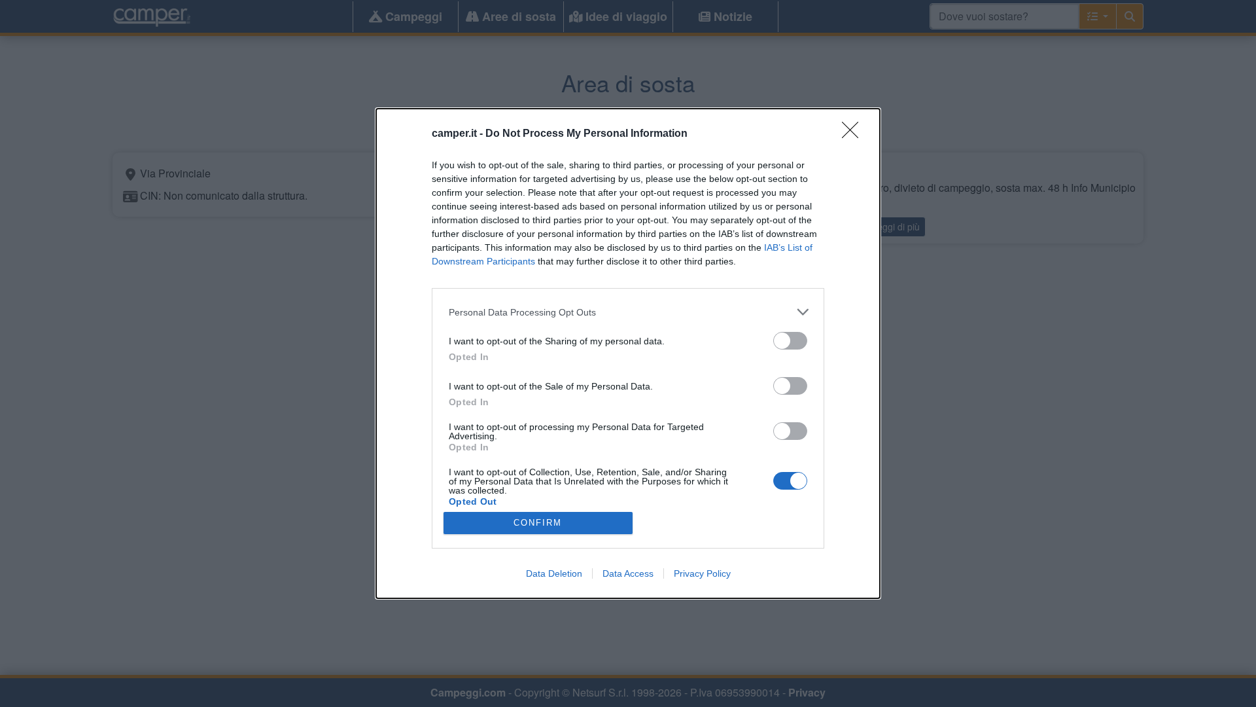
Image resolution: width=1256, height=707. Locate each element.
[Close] (854, 134)
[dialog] (628, 353)
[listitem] (628, 312)
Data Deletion (554, 573)
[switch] (790, 341)
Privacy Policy (702, 573)
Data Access (628, 573)
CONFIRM (538, 523)
